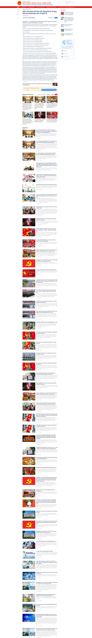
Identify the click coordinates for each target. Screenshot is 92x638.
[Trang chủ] (19, 3)
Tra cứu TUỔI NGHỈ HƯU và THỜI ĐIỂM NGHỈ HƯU (46, 541)
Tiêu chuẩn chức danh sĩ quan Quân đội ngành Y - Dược (46, 322)
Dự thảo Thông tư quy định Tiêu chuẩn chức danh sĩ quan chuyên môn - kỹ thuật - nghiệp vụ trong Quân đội (46, 230)
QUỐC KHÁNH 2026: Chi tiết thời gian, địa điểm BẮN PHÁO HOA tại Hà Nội (40, 120)
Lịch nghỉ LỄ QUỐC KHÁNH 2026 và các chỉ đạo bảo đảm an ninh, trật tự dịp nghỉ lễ (69, 13)
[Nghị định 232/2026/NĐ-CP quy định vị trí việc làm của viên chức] (29, 515)
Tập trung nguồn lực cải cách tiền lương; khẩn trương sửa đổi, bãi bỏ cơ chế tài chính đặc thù (37, 84)
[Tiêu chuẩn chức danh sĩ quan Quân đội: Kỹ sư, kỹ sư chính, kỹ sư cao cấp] (29, 357)
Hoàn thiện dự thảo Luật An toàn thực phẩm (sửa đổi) (46, 184)
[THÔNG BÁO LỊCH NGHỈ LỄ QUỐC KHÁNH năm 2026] (29, 471)
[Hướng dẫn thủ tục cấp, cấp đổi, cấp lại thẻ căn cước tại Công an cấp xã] (29, 210)
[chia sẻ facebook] (18, 10)
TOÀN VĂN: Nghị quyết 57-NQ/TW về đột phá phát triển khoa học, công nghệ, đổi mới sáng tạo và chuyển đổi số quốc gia (69, 19)
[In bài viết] (18, 14)
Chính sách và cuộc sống (27, 9)
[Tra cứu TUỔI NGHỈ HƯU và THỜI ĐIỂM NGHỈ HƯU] (62, 30)
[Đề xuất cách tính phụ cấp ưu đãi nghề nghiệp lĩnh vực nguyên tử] (29, 608)
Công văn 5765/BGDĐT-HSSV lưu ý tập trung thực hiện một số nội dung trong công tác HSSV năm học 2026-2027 (28, 122)
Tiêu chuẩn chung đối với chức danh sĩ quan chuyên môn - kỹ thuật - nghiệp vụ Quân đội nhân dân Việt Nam (46, 291)
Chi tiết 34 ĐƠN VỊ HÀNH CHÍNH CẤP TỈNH (44, 551)
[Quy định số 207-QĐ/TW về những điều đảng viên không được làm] (29, 493)
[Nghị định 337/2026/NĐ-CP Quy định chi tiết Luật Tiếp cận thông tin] (29, 576)
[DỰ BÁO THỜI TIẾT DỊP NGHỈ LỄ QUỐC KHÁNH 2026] (29, 273)
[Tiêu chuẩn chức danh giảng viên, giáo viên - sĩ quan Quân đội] (29, 346)
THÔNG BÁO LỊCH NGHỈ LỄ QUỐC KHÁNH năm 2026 (46, 467)
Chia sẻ (56, 17)
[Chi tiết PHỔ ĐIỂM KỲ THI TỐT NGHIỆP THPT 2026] (62, 34)
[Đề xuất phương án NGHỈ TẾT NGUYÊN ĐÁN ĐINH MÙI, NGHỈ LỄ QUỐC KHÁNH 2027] (29, 461)
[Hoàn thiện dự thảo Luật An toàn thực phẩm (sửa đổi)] (29, 188)
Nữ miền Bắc (32, 17)
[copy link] (18, 12)
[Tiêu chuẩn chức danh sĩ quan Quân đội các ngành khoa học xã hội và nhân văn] (29, 336)
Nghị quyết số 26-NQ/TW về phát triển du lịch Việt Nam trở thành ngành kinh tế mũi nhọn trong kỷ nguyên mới (46, 522)
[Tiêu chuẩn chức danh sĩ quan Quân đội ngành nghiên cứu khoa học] (29, 367)
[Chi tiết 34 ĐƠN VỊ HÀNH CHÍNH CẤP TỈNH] (62, 25)
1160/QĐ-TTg (30, 56)
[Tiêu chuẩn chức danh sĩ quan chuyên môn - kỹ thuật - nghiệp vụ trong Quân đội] (29, 305)
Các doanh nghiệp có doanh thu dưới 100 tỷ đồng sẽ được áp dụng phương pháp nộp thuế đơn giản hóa (52, 105)
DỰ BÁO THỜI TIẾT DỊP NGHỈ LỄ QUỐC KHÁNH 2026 (46, 269)
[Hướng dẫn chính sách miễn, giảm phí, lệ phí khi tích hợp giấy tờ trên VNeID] (29, 429)
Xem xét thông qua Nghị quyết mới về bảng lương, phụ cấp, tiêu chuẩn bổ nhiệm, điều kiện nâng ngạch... (39, 106)
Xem (56, 94)
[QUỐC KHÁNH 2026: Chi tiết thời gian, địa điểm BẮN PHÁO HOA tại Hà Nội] (40, 115)
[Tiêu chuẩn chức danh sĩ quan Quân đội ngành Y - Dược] (29, 326)
